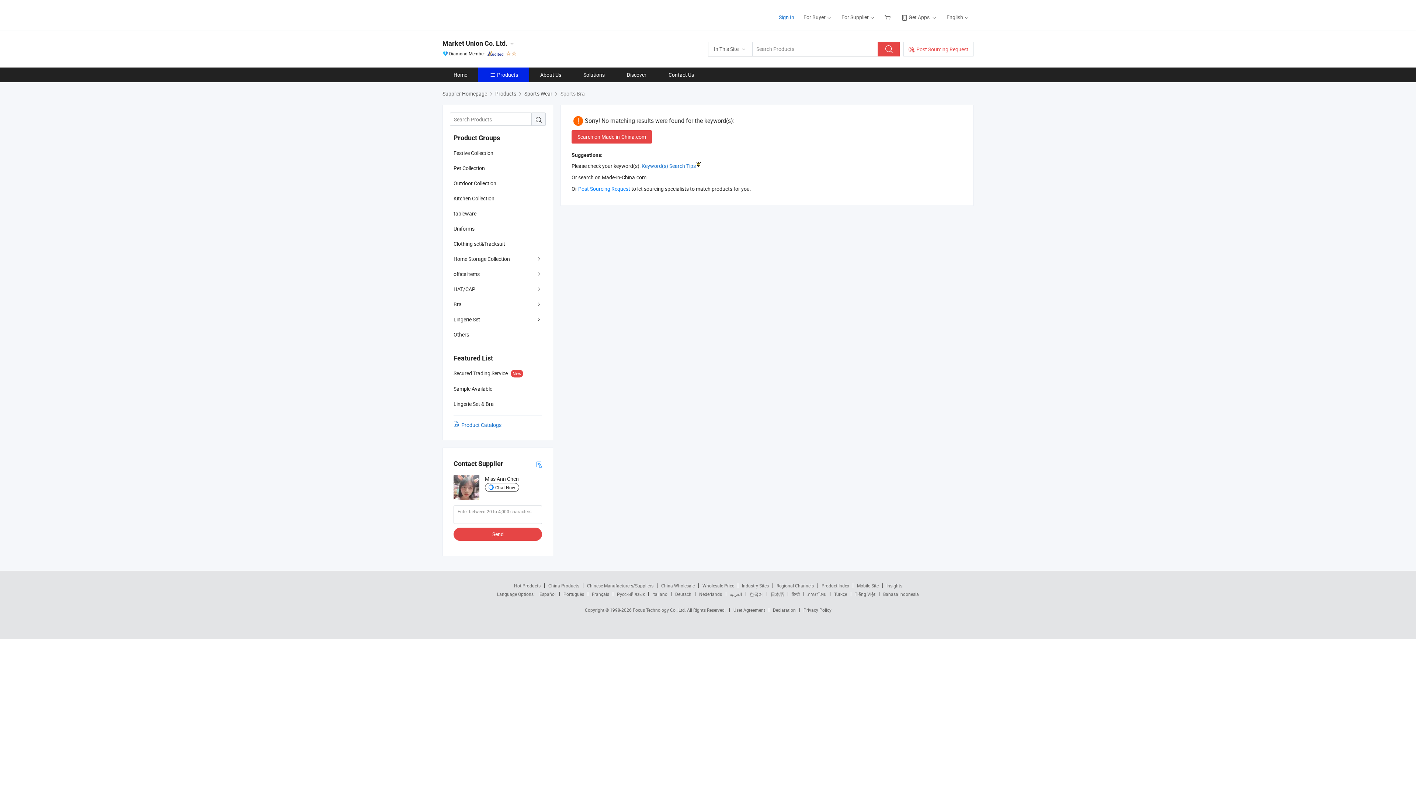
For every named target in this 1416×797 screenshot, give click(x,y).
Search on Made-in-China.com (611, 136)
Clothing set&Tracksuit (479, 243)
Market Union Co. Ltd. (474, 43)
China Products (563, 586)
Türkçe (840, 594)
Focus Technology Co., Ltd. (660, 610)
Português (573, 594)
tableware (465, 213)
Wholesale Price (718, 586)
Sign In (786, 17)
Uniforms (464, 228)
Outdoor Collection (475, 183)
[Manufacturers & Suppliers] (489, 14)
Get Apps (919, 17)
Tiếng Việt (865, 594)
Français (600, 594)
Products (507, 74)
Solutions (594, 74)
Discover (636, 74)
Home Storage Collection (482, 258)
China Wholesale (678, 586)
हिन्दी (796, 594)
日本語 (777, 594)
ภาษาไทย (817, 594)
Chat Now (505, 487)
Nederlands (710, 594)
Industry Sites (755, 586)
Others (461, 334)
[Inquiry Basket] (888, 17)
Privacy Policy (818, 610)
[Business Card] (539, 464)
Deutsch (683, 594)
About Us (550, 74)
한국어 (756, 594)
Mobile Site (868, 586)
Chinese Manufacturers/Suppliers (620, 586)
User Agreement (749, 610)
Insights (894, 586)
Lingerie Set (467, 319)
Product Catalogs (481, 424)
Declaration (784, 610)
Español (547, 594)
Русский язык (631, 594)
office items (467, 273)
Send (498, 534)
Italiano (659, 594)
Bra (458, 304)
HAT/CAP (464, 289)
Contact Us (681, 74)
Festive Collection (473, 152)
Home (460, 74)
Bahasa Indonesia (901, 594)
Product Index (835, 586)
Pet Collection (469, 168)
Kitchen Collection (474, 198)
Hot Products (527, 586)
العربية (736, 594)
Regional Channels (795, 586)
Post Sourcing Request (942, 49)
